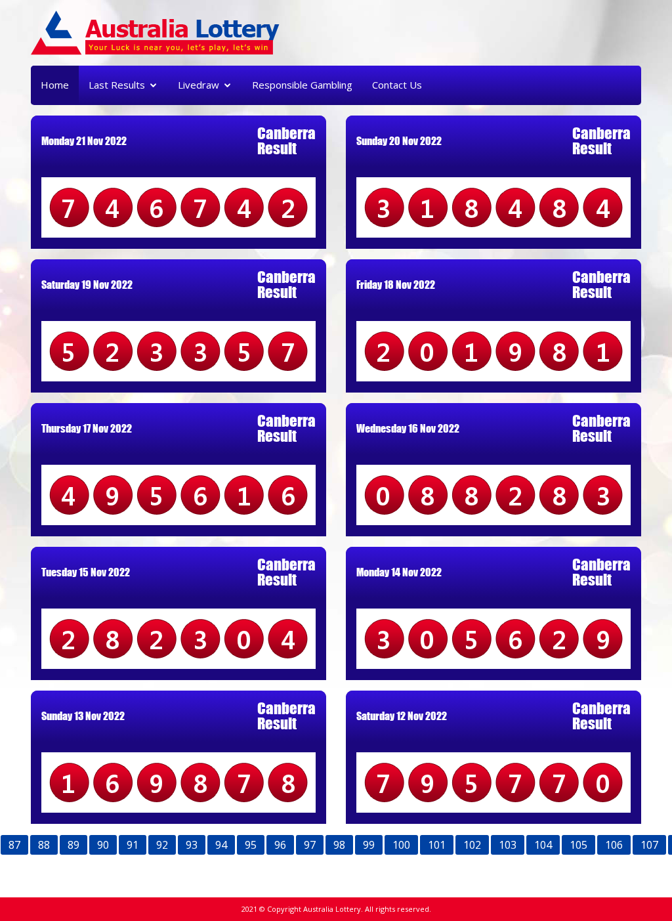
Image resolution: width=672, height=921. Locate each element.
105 (578, 845)
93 (192, 845)
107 (649, 845)
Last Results (117, 84)
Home (55, 84)
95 (251, 845)
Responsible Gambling (302, 84)
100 (401, 845)
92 (162, 845)
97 (310, 845)
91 (132, 845)
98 (339, 845)
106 (614, 845)
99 (369, 845)
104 (543, 845)
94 (221, 845)
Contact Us (397, 84)
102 (472, 845)
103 (507, 845)
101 (437, 845)
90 (103, 845)
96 (280, 845)
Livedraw (198, 84)
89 (73, 845)
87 (14, 845)
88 (44, 845)
